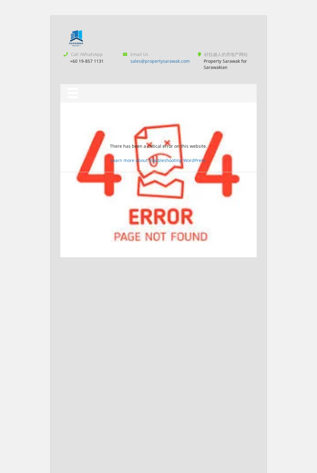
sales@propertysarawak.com (160, 61)
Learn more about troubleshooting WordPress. (159, 160)
